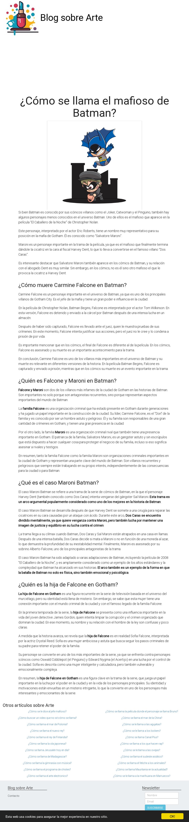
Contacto (13, 795)
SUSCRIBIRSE (155, 807)
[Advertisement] (94, 63)
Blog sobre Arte (71, 17)
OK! (172, 816)
